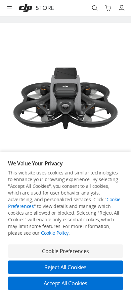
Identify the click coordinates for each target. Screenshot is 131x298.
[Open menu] (9, 8)
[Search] (94, 8)
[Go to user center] (121, 8)
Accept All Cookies (65, 283)
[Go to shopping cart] (108, 8)
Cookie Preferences (65, 251)
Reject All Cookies (65, 267)
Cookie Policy (55, 233)
